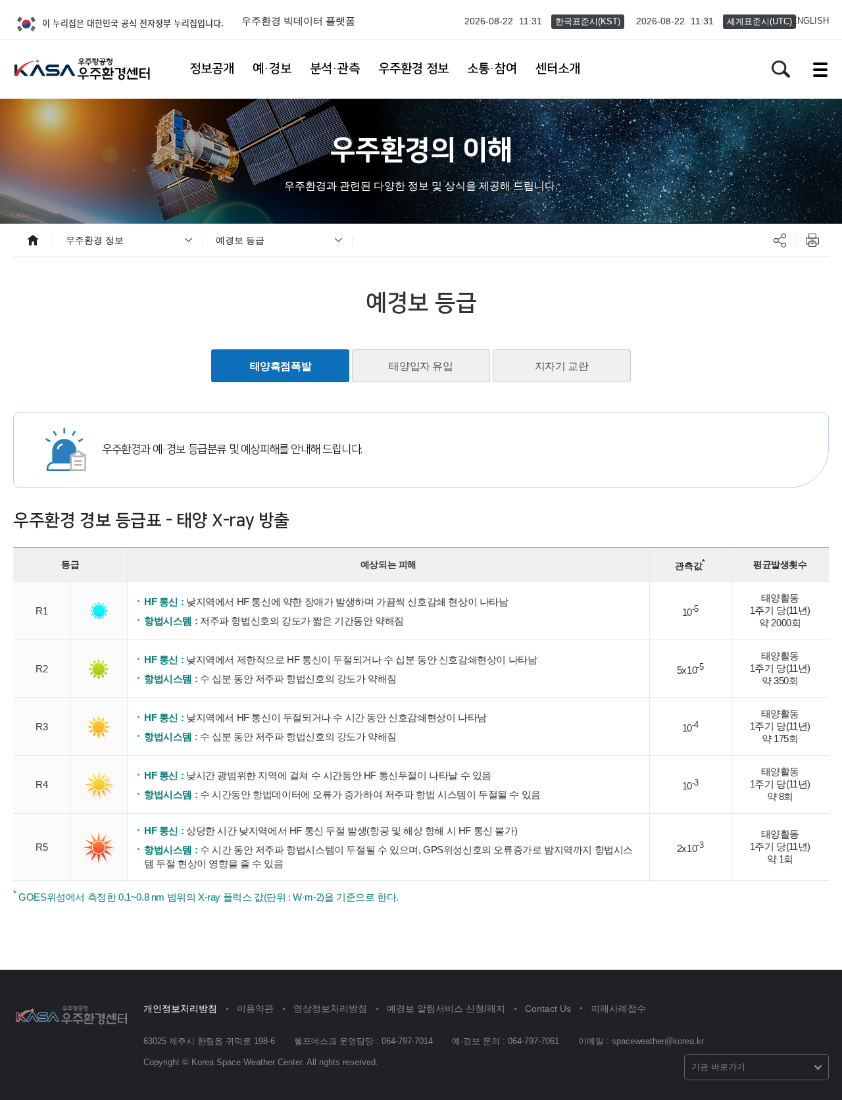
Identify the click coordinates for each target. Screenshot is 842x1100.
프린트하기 (812, 240)
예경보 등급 (240, 240)
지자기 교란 (562, 366)
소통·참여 (492, 69)
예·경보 (272, 69)
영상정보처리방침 (330, 1008)
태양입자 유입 (421, 366)
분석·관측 (335, 69)
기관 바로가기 (718, 1067)
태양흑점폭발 (281, 366)
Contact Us (548, 1008)
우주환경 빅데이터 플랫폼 (298, 20)
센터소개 (557, 69)
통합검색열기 (781, 69)
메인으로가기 (33, 240)
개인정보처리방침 (180, 1008)
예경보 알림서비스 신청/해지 (446, 1008)
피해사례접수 (618, 1008)
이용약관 (255, 1008)
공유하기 (779, 240)
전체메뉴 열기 (820, 69)
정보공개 (211, 69)
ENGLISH (810, 21)
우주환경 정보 (413, 69)
